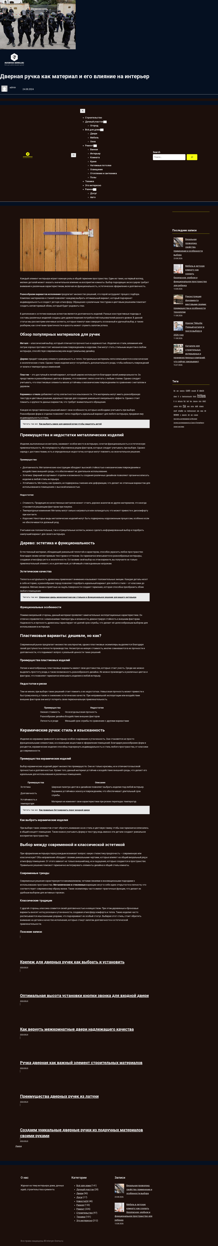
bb (174, 391)
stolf (175, 411)
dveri (175, 396)
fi (178, 396)
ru (184, 406)
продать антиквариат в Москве (185, 419)
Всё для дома (83, 1185)
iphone (180, 401)
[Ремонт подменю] (95, 145)
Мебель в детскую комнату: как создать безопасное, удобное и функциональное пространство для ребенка (133, 1212)
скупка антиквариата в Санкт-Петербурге (189, 423)
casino (182, 391)
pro (180, 406)
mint (204, 401)
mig (200, 401)
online (176, 406)
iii (176, 401)
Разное (80, 1205)
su (185, 411)
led (188, 401)
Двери (18, 1146)
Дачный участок (85, 1189)
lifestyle (195, 401)
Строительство (84, 1213)
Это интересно (84, 1220)
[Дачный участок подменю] (105, 122)
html (194, 396)
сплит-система (179, 427)
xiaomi (184, 415)
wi (205, 411)
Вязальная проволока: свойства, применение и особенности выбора (188, 247)
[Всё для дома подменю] (102, 130)
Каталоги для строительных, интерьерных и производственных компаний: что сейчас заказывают (189, 354)
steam (201, 406)
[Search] (192, 157)
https (201, 396)
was (201, 411)
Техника (80, 1217)
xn (189, 415)
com (188, 390)
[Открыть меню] (73, 155)
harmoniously (187, 396)
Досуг (79, 1197)
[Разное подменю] (94, 189)
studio (180, 411)
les (191, 401)
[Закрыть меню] (82, 111)
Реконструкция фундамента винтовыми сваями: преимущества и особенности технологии (190, 304)
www (176, 414)
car (177, 391)
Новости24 (82, 1201)
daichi (201, 391)
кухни (196, 415)
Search (156, 152)
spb (196, 406)
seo (188, 406)
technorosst (191, 411)
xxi (192, 415)
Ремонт (80, 1209)
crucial (193, 391)
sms (192, 406)
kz (185, 401)
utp (198, 411)
